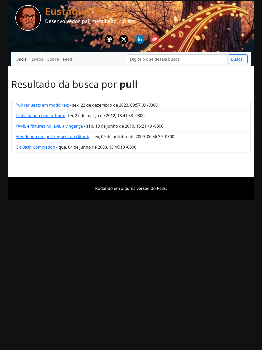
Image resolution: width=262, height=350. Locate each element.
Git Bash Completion (35, 147)
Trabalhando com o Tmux (40, 115)
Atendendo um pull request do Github (52, 136)
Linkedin (140, 38)
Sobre (53, 59)
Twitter (124, 38)
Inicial (22, 59)
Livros (37, 59)
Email (154, 38)
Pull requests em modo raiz (42, 105)
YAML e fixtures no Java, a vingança (49, 126)
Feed (67, 59)
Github (109, 38)
